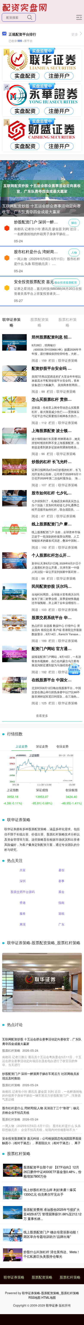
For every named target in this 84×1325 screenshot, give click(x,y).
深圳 (23, 881)
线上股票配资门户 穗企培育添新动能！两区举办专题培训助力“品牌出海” (51, 1234)
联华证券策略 (14, 1277)
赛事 (61, 881)
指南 (61, 902)
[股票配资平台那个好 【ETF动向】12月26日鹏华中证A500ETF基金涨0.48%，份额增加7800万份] (12, 1172)
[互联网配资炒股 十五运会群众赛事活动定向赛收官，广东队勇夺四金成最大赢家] (42, 188)
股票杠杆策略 (70, 1277)
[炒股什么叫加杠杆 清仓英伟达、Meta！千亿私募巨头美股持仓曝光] (12, 1254)
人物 (74, 252)
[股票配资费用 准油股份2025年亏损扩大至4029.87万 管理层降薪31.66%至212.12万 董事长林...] (12, 1214)
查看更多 (42, 715)
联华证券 (52, 1305)
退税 (61, 913)
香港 (23, 902)
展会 (61, 891)
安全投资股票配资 (65, 282)
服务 (23, 913)
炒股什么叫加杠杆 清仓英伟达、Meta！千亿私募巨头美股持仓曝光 (51, 1254)
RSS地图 (34, 1297)
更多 (74, 34)
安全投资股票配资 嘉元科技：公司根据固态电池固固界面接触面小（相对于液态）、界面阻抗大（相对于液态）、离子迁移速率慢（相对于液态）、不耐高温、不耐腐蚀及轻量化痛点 (41, 1145)
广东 (61, 924)
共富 (23, 870)
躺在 (74, 223)
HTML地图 (48, 1297)
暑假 (61, 870)
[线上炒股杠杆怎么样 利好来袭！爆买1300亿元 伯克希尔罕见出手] (12, 1192)
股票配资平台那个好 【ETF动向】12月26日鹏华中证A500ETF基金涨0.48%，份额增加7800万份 (52, 1171)
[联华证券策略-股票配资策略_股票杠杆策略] (25, 7)
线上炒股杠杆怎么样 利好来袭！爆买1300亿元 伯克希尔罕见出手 (49, 1191)
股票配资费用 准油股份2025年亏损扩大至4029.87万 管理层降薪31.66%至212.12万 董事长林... (52, 1214)
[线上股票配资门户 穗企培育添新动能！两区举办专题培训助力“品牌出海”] (12, 1235)
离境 (23, 924)
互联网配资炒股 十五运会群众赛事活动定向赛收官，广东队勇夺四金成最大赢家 (41, 208)
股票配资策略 (42, 1277)
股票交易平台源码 (23, 891)
